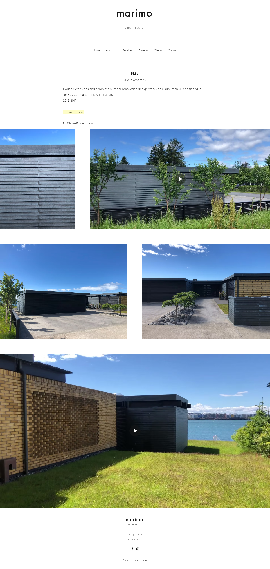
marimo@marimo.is (135, 534)
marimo (135, 12)
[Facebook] (132, 549)
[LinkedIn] (138, 549)
